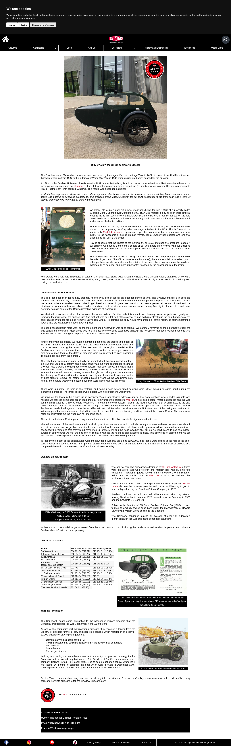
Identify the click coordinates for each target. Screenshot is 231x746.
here (65, 694)
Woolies (130, 400)
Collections (117, 48)
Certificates (38, 48)
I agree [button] (12, 25)
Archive (91, 48)
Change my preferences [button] (43, 25)
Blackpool (155, 475)
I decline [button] (23, 25)
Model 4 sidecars (112, 232)
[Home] (5, 39)
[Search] (226, 39)
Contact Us (146, 742)
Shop (69, 48)
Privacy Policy (94, 742)
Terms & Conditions (120, 742)
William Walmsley (171, 467)
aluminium (79, 186)
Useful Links (217, 48)
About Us (12, 48)
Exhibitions (189, 48)
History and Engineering (156, 48)
